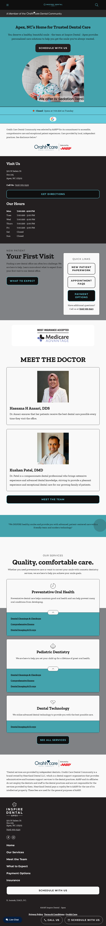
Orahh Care (71, 914)
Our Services (15, 852)
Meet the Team (52, 499)
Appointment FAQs (81, 282)
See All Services (53, 740)
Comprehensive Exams (22, 624)
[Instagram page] (13, 837)
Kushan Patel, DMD (26, 470)
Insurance (13, 880)
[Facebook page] (8, 837)
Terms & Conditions (54, 914)
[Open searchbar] (97, 5)
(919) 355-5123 (22, 185)
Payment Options (81, 296)
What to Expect (22, 281)
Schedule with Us (53, 48)
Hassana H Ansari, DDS (30, 408)
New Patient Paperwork (81, 269)
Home (10, 845)
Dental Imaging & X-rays (23, 629)
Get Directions (53, 194)
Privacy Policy (36, 914)
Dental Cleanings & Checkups (26, 618)
